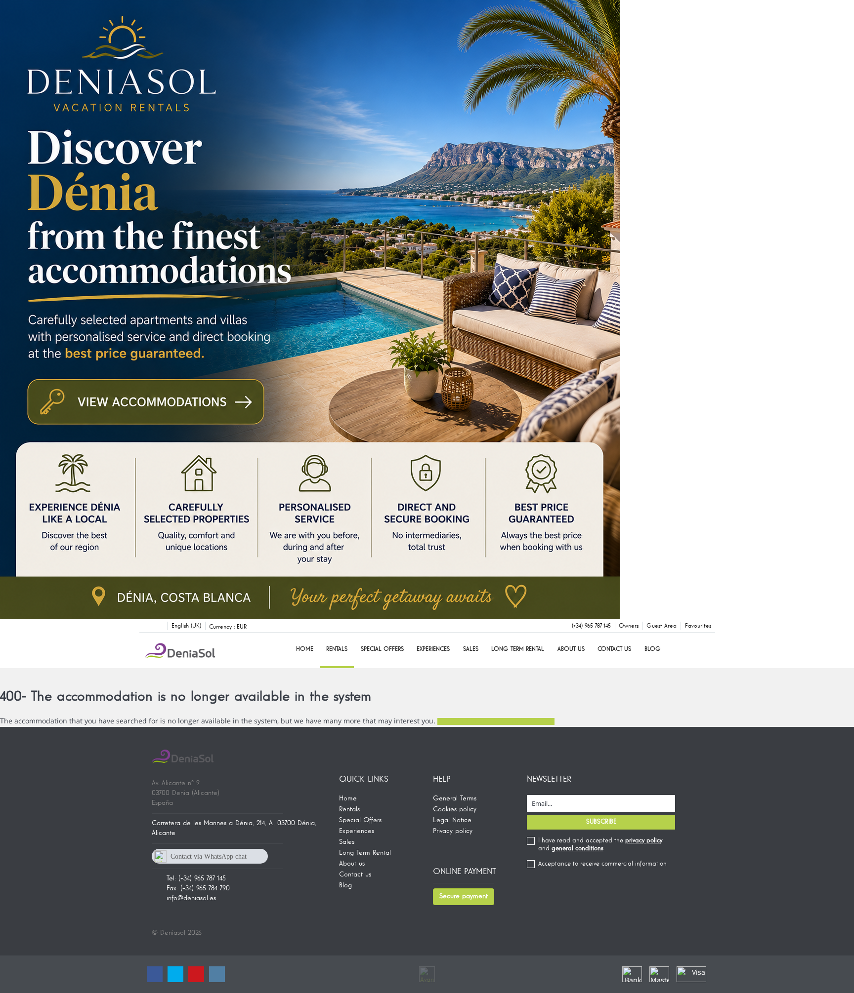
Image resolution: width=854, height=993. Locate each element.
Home (304, 649)
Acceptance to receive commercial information (602, 864)
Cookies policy (454, 809)
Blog (652, 649)
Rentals (336, 649)
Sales (470, 649)
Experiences (433, 649)
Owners (629, 626)
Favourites (698, 626)
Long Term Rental (517, 649)
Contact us (614, 649)
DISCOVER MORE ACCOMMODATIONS (496, 721)
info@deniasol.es (191, 898)
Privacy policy (452, 831)
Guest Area (661, 626)
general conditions (577, 848)
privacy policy (643, 840)
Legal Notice (452, 820)
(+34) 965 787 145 (591, 626)
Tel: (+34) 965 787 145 (196, 878)
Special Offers (382, 649)
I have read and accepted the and (600, 844)
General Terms (454, 798)
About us (571, 649)
